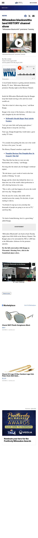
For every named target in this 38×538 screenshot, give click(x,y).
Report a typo (6, 293)
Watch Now (33, 2)
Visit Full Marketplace (30, 305)
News (4, 16)
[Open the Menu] (3, 2)
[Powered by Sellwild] (33, 408)
